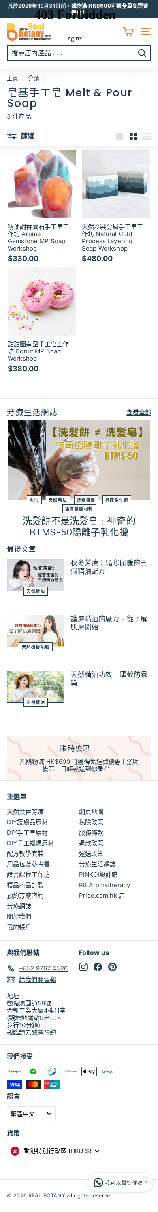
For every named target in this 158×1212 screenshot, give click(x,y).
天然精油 (58, 499)
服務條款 (91, 832)
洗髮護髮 (86, 499)
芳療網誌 (19, 906)
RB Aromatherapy (104, 885)
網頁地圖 (91, 811)
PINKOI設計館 (98, 874)
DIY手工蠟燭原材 (30, 843)
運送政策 (91, 853)
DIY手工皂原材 (27, 832)
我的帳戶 (19, 927)
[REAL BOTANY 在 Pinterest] (112, 967)
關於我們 (19, 916)
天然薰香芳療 (25, 811)
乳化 (34, 499)
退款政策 (91, 843)
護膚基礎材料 (79, 508)
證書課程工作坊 (28, 874)
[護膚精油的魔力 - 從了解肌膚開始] (35, 631)
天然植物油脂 (36, 646)
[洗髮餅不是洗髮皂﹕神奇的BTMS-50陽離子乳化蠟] (79, 460)
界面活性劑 (117, 499)
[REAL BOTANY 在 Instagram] (83, 967)
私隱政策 (91, 822)
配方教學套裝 (25, 853)
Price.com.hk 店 (102, 895)
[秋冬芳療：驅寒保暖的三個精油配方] (35, 575)
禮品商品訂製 (25, 885)
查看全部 (138, 412)
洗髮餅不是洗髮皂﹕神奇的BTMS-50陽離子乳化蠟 (79, 526)
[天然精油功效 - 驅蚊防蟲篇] (35, 687)
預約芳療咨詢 (25, 895)
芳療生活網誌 (97, 864)
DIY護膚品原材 (27, 822)
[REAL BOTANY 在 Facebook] (98, 967)
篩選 (27, 136)
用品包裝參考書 (28, 864)
